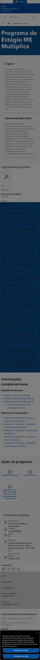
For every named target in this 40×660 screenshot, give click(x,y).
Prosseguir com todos (21, 656)
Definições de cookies (21, 650)
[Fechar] (37, 633)
